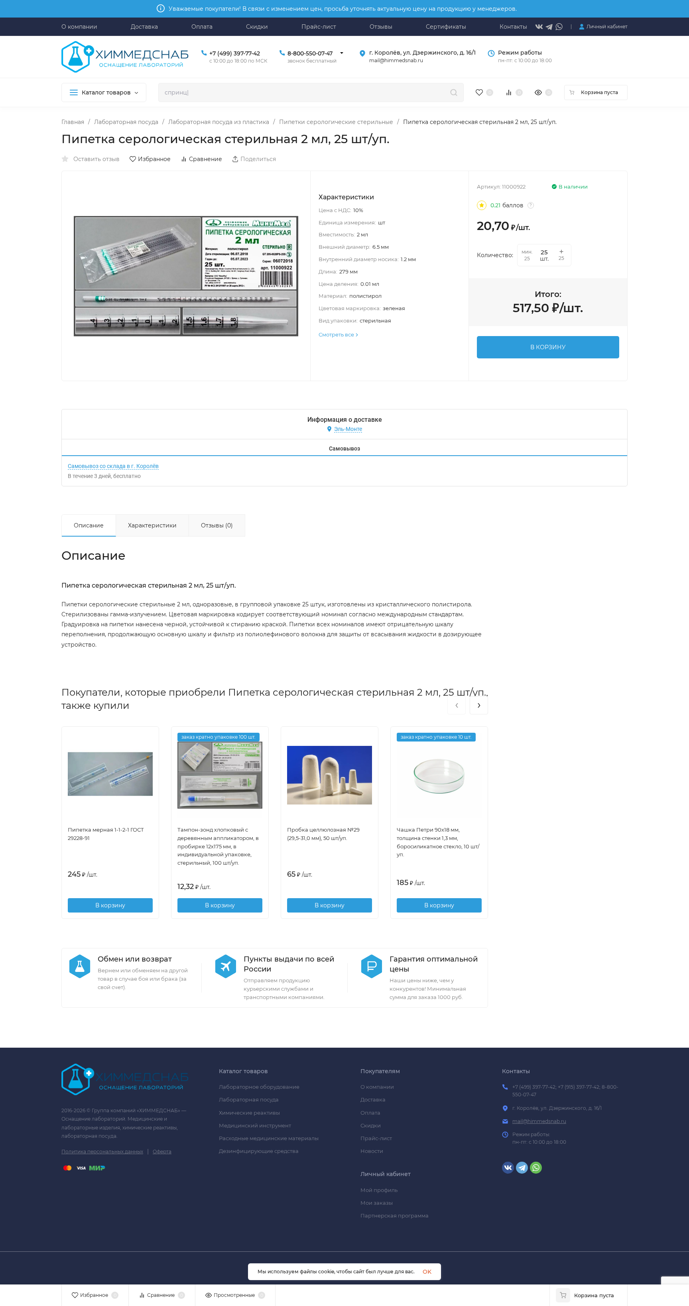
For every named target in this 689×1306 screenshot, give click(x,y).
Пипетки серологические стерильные (336, 122)
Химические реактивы (249, 1112)
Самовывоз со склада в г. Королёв (113, 466)
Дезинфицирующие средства (259, 1151)
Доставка (373, 1099)
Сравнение (205, 159)
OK (427, 1271)
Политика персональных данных (102, 1152)
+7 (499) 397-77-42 (234, 53)
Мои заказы (376, 1203)
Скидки (370, 1125)
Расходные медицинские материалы (269, 1138)
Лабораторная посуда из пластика (218, 122)
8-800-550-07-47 (310, 53)
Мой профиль (379, 1190)
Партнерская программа (394, 1215)
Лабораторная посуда (126, 122)
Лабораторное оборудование (259, 1087)
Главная (72, 122)
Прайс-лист (376, 1138)
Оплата (370, 1112)
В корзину (110, 905)
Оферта (162, 1152)
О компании (377, 1087)
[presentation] (456, 705)
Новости (371, 1151)
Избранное (154, 159)
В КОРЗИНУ (548, 347)
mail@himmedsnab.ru (539, 1121)
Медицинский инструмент (255, 1125)
